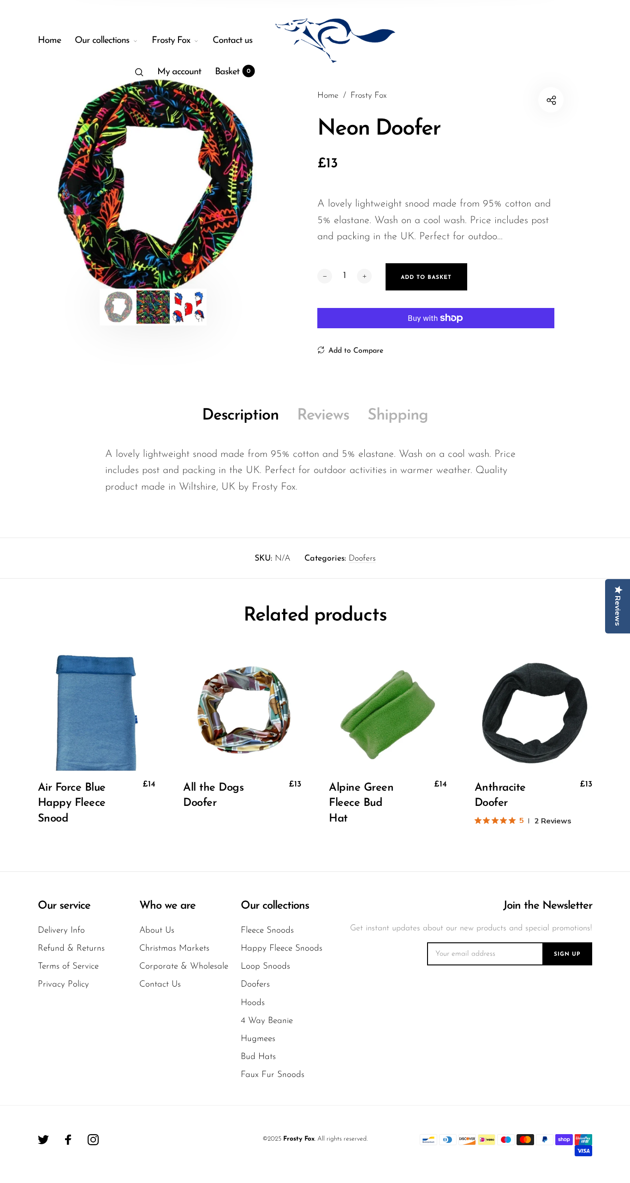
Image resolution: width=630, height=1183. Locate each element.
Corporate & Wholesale (183, 966)
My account (179, 72)
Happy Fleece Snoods (281, 948)
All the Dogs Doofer (213, 795)
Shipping (398, 416)
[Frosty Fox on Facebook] (68, 1139)
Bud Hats (258, 1057)
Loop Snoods (265, 966)
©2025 (271, 1139)
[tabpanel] (153, 186)
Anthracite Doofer (500, 795)
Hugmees (258, 1039)
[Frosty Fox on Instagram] (93, 1139)
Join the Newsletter (547, 905)
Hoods (253, 1003)
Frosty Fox (171, 40)
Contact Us (160, 984)
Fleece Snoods (267, 930)
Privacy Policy (63, 984)
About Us (156, 930)
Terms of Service (68, 966)
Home (49, 40)
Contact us (232, 40)
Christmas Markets (174, 948)
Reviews (323, 416)
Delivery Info (61, 930)
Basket (232, 72)
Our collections (102, 40)
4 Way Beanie (267, 1021)
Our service (64, 905)
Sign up (567, 954)
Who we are (167, 905)
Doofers (362, 559)
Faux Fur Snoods (272, 1075)
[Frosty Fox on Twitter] (43, 1139)
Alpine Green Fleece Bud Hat (361, 803)
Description (240, 416)
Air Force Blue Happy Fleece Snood (72, 803)
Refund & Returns (71, 948)
